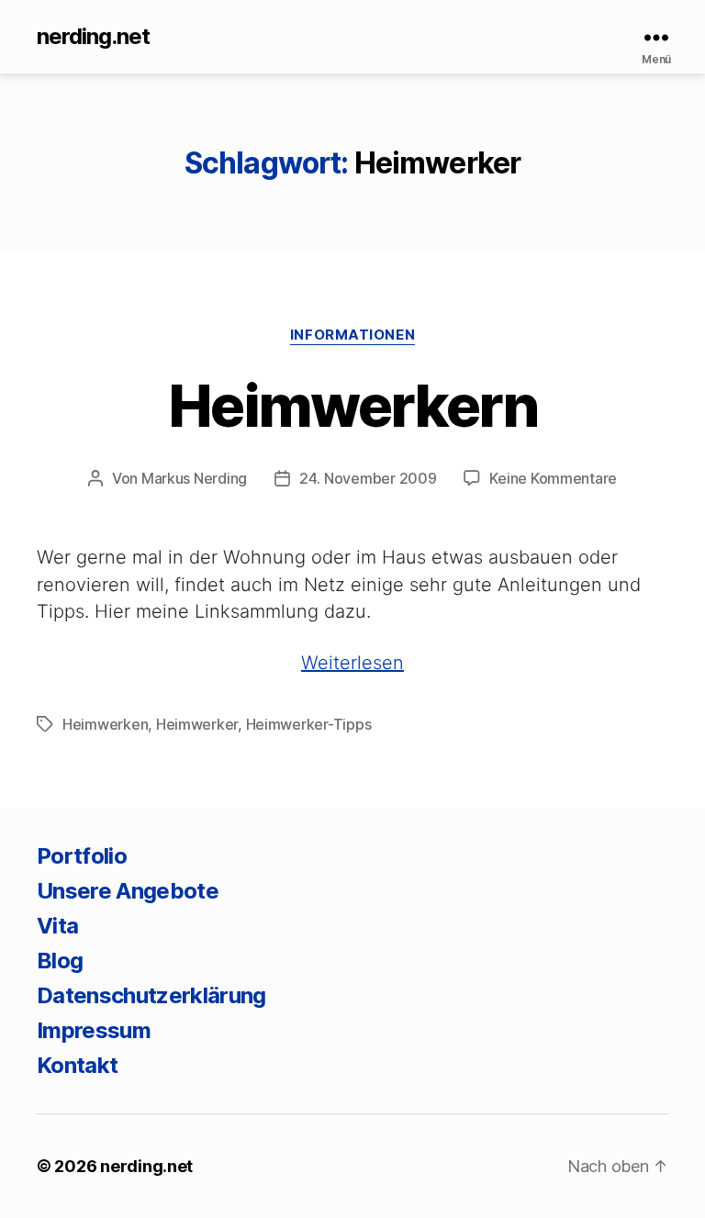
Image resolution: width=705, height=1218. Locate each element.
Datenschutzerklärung (151, 995)
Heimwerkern (352, 405)
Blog (60, 960)
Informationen (352, 335)
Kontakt (77, 1065)
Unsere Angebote (127, 890)
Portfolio (82, 856)
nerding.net (93, 37)
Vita (57, 925)
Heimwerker (197, 724)
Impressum (94, 1030)
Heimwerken (105, 724)
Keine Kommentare (553, 478)
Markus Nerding (194, 478)
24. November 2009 (367, 478)
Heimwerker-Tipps (309, 724)
